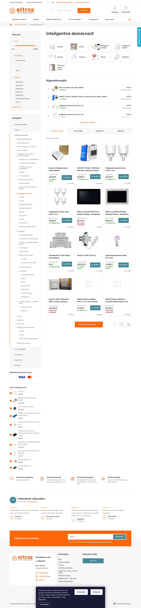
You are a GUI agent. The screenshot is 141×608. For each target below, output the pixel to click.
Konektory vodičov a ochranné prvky (28, 302)
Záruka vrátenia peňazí (65, 581)
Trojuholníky (25, 289)
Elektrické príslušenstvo (24, 139)
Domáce (21, 335)
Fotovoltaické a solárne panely (28, 239)
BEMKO (19, 89)
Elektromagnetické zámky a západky (27, 188)
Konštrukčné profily (27, 275)
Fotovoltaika (21, 231)
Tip (17, 70)
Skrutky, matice (26, 286)
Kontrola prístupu (22, 150)
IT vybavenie (19, 355)
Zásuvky (21, 212)
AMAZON (19, 82)
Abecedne (120, 131)
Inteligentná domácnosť (24, 193)
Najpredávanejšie (57, 131)
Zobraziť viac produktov (88, 122)
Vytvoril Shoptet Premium (123, 604)
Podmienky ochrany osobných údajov (68, 572)
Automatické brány (23, 143)
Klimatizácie (20, 324)
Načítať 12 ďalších (87, 324)
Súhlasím (96, 592)
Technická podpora (64, 576)
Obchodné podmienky (16, 2)
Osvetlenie (20, 320)
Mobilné (21, 331)
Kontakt (60, 565)
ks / (93, 561)
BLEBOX (19, 95)
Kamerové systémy (21, 125)
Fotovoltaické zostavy (26, 235)
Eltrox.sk (41, 580)
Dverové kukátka (24, 183)
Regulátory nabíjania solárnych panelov (29, 243)
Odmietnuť (81, 592)
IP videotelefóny (24, 176)
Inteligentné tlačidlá (25, 208)
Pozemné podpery (27, 293)
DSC (18, 102)
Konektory (24, 311)
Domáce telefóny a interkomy (26, 147)
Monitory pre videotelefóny (27, 163)
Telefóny (21, 172)
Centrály (21, 197)
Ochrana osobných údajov (34, 2)
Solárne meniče (24, 251)
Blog (59, 559)
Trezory (19, 316)
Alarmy (17, 130)
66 (128, 324)
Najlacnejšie (78, 131)
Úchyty (23, 278)
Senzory (21, 201)
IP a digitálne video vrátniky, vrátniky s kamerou (26, 155)
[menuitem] (20, 19)
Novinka (19, 67)
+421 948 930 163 (45, 576)
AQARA (19, 85)
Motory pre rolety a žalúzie (27, 227)
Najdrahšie (99, 131)
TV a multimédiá (20, 349)
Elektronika (18, 360)
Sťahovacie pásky (26, 307)
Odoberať (120, 537)
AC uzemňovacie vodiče (28, 263)
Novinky (17, 365)
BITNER (19, 92)
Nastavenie (44, 604)
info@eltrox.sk (43, 573)
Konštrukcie (23, 271)
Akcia (18, 64)
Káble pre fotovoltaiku (26, 255)
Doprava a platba (63, 562)
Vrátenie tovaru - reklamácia (67, 578)
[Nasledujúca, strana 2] (121, 324)
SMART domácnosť (21, 135)
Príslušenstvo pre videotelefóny (29, 159)
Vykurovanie (23, 216)
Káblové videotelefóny (26, 180)
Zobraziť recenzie (32, 502)
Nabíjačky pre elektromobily (25, 327)
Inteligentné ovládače (25, 204)
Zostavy (21, 219)
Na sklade (20, 61)
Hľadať (84, 10)
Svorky (23, 282)
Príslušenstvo (23, 223)
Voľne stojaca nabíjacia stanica (28, 339)
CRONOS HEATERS (22, 99)
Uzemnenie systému (25, 267)
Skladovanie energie (23, 343)
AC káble (24, 259)
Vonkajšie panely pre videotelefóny (25, 168)
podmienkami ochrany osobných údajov (99, 542)
